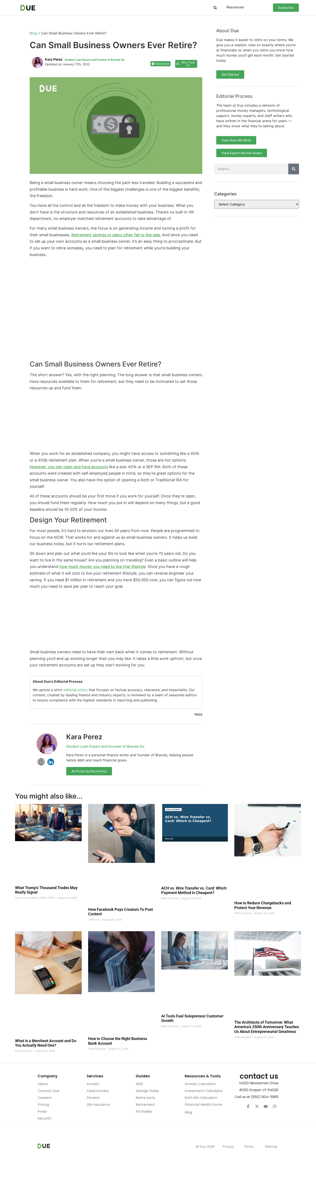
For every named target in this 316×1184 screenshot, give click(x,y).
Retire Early (145, 1097)
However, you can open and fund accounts (69, 467)
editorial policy (75, 690)
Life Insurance (98, 1104)
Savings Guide (147, 1090)
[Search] (293, 169)
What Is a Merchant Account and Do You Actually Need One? (45, 1043)
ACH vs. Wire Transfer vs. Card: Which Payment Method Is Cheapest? (194, 890)
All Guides (144, 1111)
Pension (93, 1097)
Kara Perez (84, 737)
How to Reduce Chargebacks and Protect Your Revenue (262, 905)
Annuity (93, 1083)
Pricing (43, 1104)
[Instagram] (274, 1106)
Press (42, 1111)
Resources (235, 7)
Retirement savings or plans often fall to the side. (116, 235)
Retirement (145, 1104)
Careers (44, 1097)
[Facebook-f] (248, 1106)
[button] (215, 8)
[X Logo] (257, 1106)
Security (44, 1118)
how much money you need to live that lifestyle (102, 566)
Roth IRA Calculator (201, 1097)
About (43, 1083)
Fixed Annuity (98, 1090)
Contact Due (48, 1090)
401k (139, 1083)
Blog (33, 33)
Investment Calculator (204, 1090)
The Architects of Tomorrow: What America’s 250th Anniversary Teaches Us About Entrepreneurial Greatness (266, 1027)
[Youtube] (266, 1106)
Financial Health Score (203, 1104)
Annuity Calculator (200, 1083)
